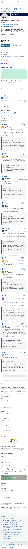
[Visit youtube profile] (7, 63)
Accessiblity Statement (17, 544)
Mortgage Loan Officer (5, 8)
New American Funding (16, 8)
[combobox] (14, 93)
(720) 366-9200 (6, 52)
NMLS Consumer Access (6, 503)
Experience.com (12, 542)
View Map (14, 477)
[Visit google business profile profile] (4, 63)
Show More (12, 34)
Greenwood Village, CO (8, 54)
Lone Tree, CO (23, 469)
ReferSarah (14, 45)
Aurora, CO (14, 471)
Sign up (20, 2)
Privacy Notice (9, 544)
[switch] (24, 101)
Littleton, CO (7, 465)
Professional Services (9, 6)
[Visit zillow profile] (2, 63)
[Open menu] (26, 2)
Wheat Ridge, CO (23, 471)
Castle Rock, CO (8, 471)
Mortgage (17, 6)
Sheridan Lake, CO (16, 469)
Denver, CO (7, 469)
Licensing (3, 509)
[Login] (17, 2)
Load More (14, 376)
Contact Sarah (5, 45)
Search (2, 6)
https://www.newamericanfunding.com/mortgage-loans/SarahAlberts (15, 56)
